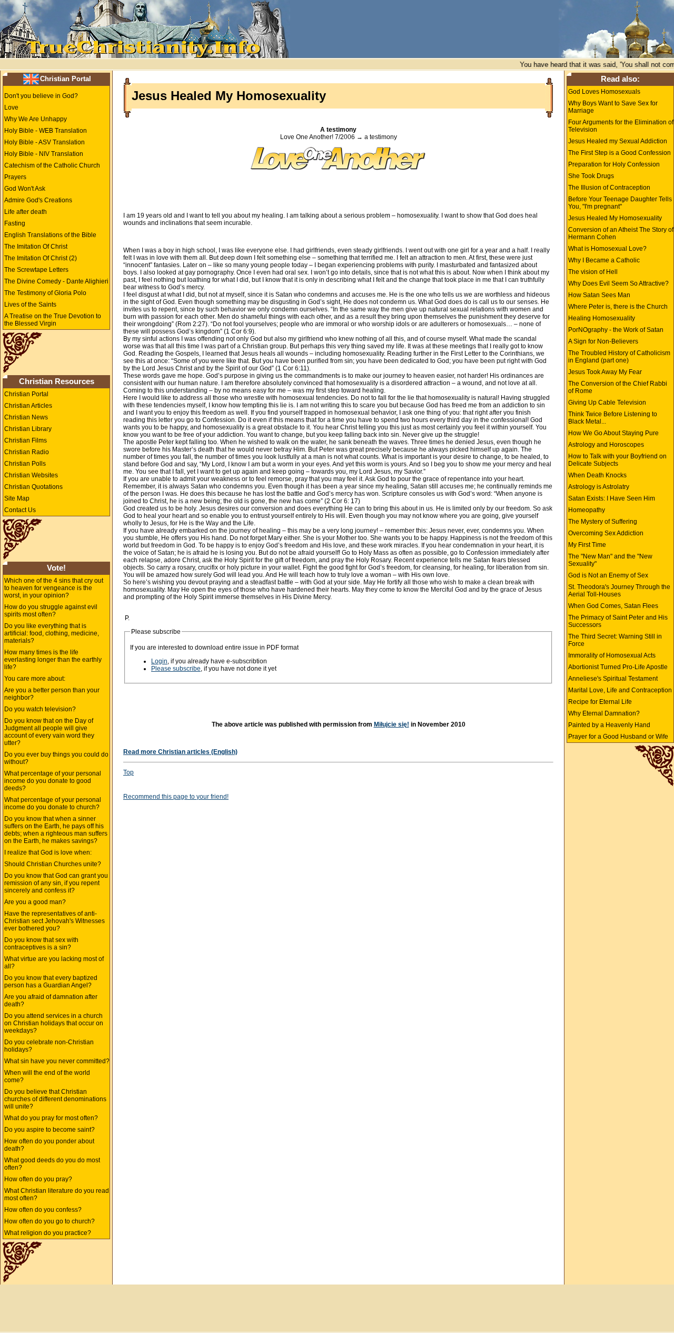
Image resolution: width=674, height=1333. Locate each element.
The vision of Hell (593, 272)
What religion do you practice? (47, 1233)
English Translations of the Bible (50, 235)
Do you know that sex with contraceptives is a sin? (41, 943)
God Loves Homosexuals (604, 91)
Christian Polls (25, 463)
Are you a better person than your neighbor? (52, 694)
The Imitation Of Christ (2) (40, 258)
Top (128, 772)
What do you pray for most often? (51, 1118)
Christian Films (25, 440)
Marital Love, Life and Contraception (620, 690)
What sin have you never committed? (57, 1061)
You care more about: (34, 678)
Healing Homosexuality (601, 318)
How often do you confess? (43, 1209)
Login (159, 661)
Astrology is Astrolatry (598, 487)
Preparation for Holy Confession (614, 164)
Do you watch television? (40, 709)
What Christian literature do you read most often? (56, 1194)
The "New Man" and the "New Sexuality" (610, 560)
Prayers (15, 177)
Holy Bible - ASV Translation (44, 142)
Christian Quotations (33, 487)
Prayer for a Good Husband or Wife (618, 736)
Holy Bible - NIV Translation (43, 154)
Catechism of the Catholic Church (52, 165)
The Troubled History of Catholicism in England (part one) (619, 356)
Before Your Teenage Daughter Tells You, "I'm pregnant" (620, 202)
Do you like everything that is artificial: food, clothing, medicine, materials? (51, 633)
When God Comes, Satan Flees (613, 606)
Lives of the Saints (30, 304)
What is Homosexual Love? (607, 248)
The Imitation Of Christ (35, 246)
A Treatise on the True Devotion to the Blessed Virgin (52, 319)
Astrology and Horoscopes (606, 444)
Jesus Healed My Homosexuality (615, 218)
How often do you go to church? (49, 1221)
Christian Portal (65, 79)
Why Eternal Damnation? (604, 713)
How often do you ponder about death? (49, 1145)
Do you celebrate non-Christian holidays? (49, 1045)
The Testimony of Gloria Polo (45, 293)
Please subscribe (176, 668)
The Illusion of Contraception (609, 187)
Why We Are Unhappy (35, 119)
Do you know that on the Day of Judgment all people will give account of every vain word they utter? (49, 732)
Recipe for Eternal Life (600, 701)
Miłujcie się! (391, 724)
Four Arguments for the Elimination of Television (620, 126)
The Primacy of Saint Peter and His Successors (618, 621)
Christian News (26, 417)
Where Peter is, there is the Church (618, 306)
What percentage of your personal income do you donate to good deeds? (52, 781)
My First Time (587, 544)
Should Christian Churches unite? (52, 864)
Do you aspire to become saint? (49, 1129)
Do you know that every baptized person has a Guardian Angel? (50, 981)
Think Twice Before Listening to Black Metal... (612, 417)
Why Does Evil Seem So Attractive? (618, 283)
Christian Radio (26, 452)
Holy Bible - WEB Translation (45, 130)
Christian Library (28, 429)
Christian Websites (31, 475)
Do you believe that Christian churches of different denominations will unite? (55, 1099)
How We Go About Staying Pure (613, 433)
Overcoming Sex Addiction (605, 533)
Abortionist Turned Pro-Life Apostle (618, 667)
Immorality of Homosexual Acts (612, 655)
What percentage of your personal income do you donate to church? (52, 803)
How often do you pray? (38, 1179)
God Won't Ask (24, 188)
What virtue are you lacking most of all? (54, 962)
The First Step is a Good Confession (619, 152)
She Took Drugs (591, 176)
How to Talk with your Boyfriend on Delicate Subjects (617, 460)
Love (11, 107)
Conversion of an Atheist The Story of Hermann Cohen (620, 233)
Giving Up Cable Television (607, 402)
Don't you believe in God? (41, 96)
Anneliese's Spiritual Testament (613, 678)
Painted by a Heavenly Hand (609, 725)
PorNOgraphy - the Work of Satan (615, 330)
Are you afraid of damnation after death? (50, 1000)
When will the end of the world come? (47, 1076)
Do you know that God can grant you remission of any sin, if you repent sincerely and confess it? (56, 883)
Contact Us (20, 510)
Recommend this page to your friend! (176, 796)
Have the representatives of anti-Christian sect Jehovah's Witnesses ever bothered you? (54, 921)
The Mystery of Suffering (602, 521)
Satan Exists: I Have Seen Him (611, 498)
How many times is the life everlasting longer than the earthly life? (53, 660)
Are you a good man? (35, 902)
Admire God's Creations (38, 200)
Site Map (16, 498)
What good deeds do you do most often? (52, 1163)
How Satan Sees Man (599, 295)
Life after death (25, 211)
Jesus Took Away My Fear (605, 372)
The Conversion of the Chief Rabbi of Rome (617, 387)
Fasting (14, 223)
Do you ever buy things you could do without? (56, 758)
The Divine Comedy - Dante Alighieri (56, 281)
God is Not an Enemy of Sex (608, 575)
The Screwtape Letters (36, 269)
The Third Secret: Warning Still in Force (615, 640)
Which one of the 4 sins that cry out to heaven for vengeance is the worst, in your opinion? (53, 588)
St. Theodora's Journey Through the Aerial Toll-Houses (619, 590)
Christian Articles (28, 405)
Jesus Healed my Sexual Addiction (617, 141)
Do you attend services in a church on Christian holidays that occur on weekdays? (53, 1023)
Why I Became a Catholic (604, 260)
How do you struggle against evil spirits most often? (50, 610)
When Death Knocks (597, 475)
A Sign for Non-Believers (603, 341)
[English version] (31, 78)
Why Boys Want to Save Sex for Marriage (613, 107)
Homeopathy (586, 510)
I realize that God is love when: (48, 852)
